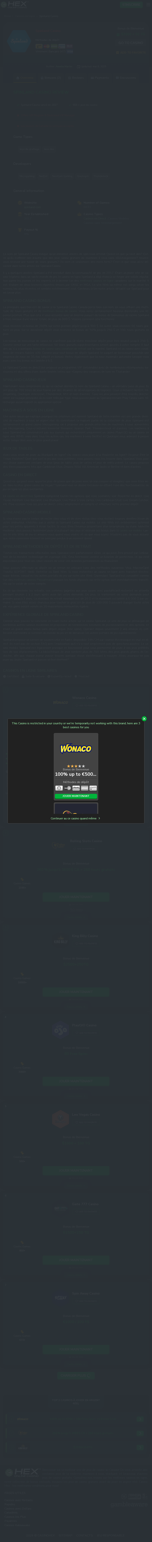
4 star (79, 766)
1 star (68, 766)
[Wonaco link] (76, 749)
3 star (76, 766)
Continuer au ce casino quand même (74, 819)
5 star (83, 766)
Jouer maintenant (76, 796)
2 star (72, 766)
